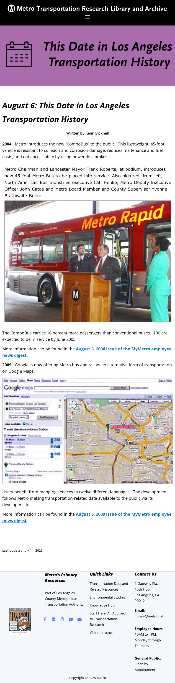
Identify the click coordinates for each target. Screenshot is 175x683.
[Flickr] (53, 619)
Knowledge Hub (102, 605)
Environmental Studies (107, 597)
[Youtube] (71, 619)
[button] (87, 16)
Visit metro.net (101, 632)
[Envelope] (79, 619)
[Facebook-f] (45, 619)
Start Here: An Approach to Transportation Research (108, 619)
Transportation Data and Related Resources (109, 586)
